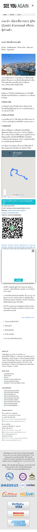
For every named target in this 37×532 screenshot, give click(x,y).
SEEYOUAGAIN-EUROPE (11, 391)
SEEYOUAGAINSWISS (11, 405)
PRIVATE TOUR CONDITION (12, 379)
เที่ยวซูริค (4, 245)
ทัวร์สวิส (16, 245)
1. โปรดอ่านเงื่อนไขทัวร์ (11, 321)
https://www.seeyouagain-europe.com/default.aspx (13, 211)
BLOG (19, 14)
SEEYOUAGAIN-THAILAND (12, 402)
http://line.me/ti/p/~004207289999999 (14, 419)
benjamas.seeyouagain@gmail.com (15, 432)
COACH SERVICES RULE (11, 381)
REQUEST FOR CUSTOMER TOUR (14, 383)
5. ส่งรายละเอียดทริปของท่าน (12, 338)
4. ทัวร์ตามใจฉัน (8, 334)
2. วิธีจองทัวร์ (7, 326)
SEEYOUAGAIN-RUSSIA (11, 396)
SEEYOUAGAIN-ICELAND (11, 398)
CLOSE (18, 280)
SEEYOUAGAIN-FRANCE (11, 392)
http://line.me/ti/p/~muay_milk (12, 430)
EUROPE (12, 14)
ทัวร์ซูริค (10, 245)
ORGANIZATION (9, 374)
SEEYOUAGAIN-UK (9, 394)
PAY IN (6, 377)
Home (4, 14)
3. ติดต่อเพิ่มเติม (8, 330)
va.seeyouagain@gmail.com (12, 440)
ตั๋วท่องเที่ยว (29, 247)
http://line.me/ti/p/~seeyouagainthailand (15, 438)
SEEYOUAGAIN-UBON (10, 404)
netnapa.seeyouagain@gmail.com (14, 421)
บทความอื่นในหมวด (27, 317)
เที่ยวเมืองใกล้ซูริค (19, 247)
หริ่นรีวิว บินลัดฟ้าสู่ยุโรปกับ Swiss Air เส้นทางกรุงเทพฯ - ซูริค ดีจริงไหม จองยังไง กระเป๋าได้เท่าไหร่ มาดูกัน (19, 289)
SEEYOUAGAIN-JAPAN (11, 400)
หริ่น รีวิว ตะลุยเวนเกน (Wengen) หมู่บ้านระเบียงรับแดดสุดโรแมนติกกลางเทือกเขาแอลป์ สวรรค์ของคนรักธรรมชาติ (18, 308)
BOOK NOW (7, 376)
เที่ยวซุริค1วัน (24, 245)
